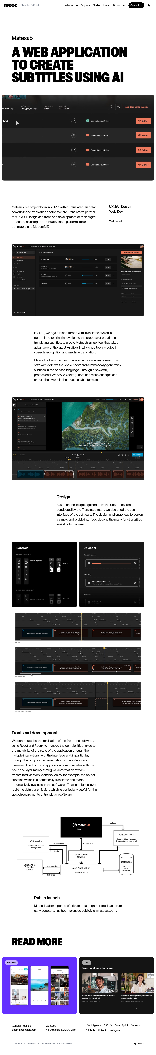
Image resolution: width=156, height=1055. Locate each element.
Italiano (141, 1044)
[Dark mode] (149, 5)
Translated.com (54, 222)
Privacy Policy (65, 1044)
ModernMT (40, 227)
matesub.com (106, 911)
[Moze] (10, 5)
